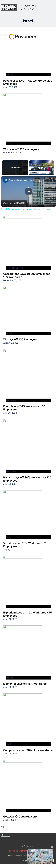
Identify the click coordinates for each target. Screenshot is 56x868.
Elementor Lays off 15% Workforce (25, 683)
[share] (50, 179)
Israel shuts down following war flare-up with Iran (28, 180)
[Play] (42, 167)
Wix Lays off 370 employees (21, 149)
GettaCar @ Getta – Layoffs (20, 816)
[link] (5, 180)
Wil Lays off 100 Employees (20, 339)
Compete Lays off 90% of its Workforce (28, 750)
